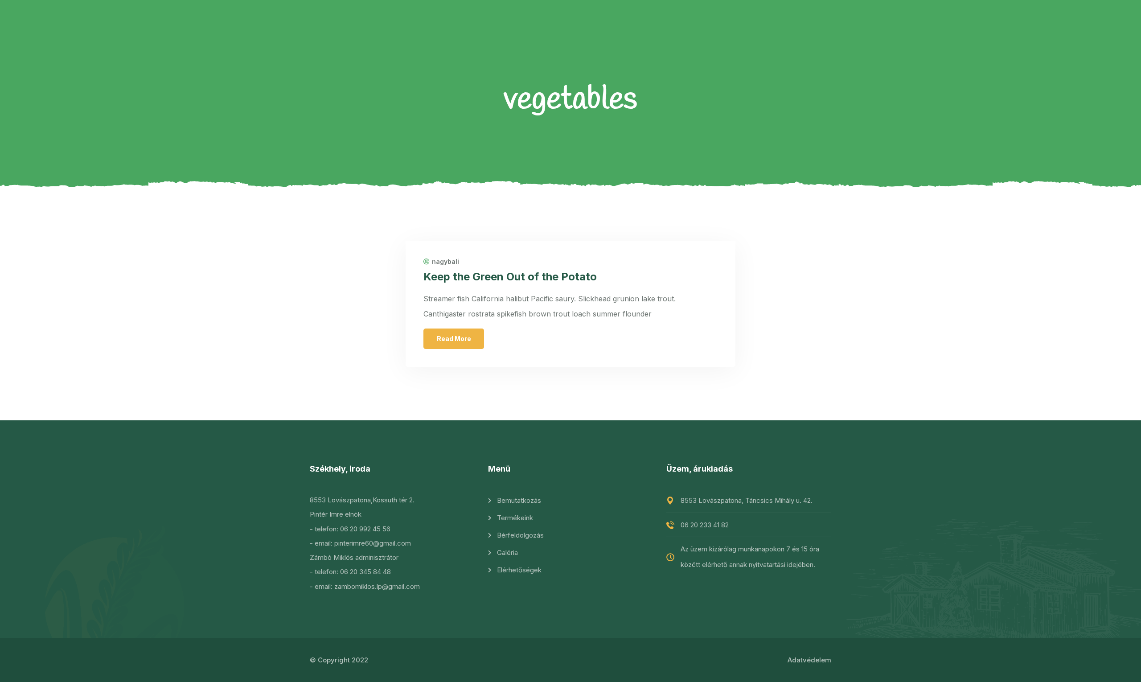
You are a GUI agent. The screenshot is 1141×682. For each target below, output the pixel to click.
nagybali (445, 262)
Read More (454, 338)
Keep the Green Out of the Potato (510, 276)
